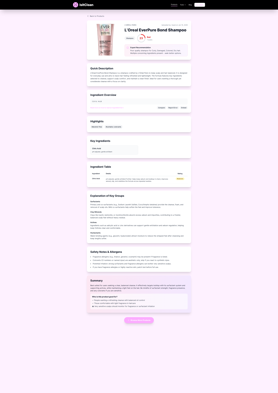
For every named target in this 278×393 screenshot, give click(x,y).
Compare (161, 108)
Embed (183, 108)
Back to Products (97, 16)
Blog (190, 5)
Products (174, 4)
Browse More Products (140, 320)
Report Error (173, 108)
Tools (182, 5)
